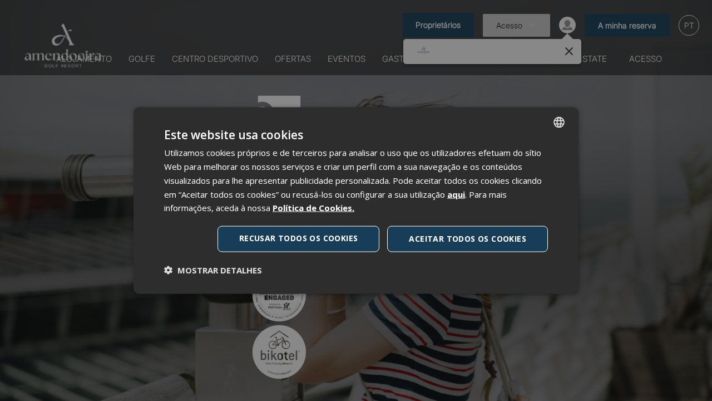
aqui (456, 193)
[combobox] (559, 122)
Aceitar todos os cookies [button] (467, 238)
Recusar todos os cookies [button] (298, 238)
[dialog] (356, 200)
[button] (213, 270)
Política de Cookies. (313, 207)
